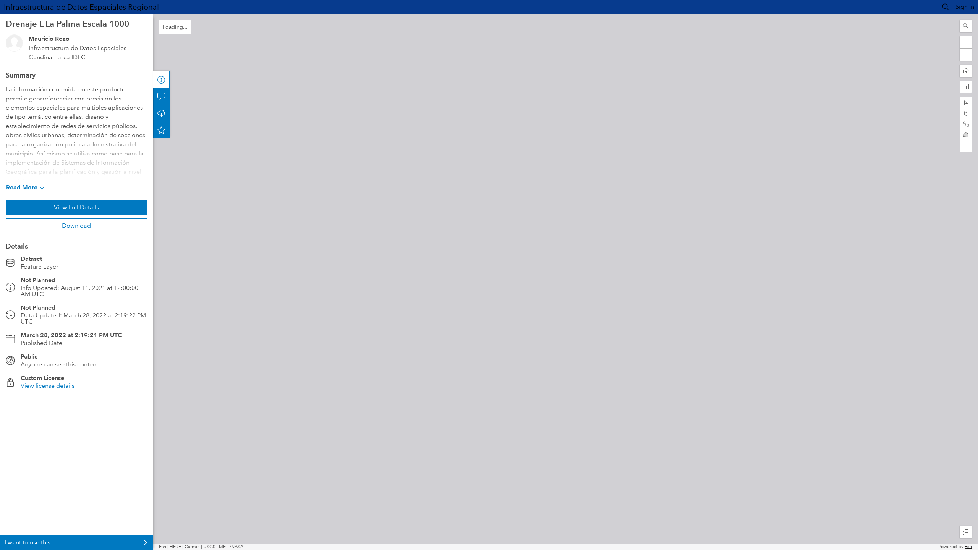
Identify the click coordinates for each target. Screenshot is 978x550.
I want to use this (27, 542)
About (161, 79)
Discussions (161, 96)
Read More (21, 187)
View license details (47, 385)
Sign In (964, 6)
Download (76, 225)
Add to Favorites (161, 129)
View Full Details (76, 207)
